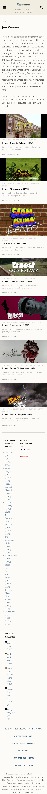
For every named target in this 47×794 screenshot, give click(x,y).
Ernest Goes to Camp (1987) (17, 281)
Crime (22, 322)
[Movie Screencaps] (23, 4)
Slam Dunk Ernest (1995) (15, 243)
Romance (5, 240)
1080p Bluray (7, 140)
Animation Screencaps (23, 743)
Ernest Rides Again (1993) (15, 189)
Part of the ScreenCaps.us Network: (23, 729)
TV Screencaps (23, 751)
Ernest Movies (25, 140)
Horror (5, 411)
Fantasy (40, 365)
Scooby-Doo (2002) (10, 646)
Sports (12, 240)
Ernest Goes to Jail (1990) (15, 325)
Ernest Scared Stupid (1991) (17, 414)
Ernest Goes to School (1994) (17, 142)
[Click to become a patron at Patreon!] (24, 458)
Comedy (16, 140)
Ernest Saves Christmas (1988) (18, 368)
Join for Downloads (23, 736)
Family (33, 140)
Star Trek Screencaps (23, 758)
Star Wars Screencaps (23, 765)
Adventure (17, 183)
